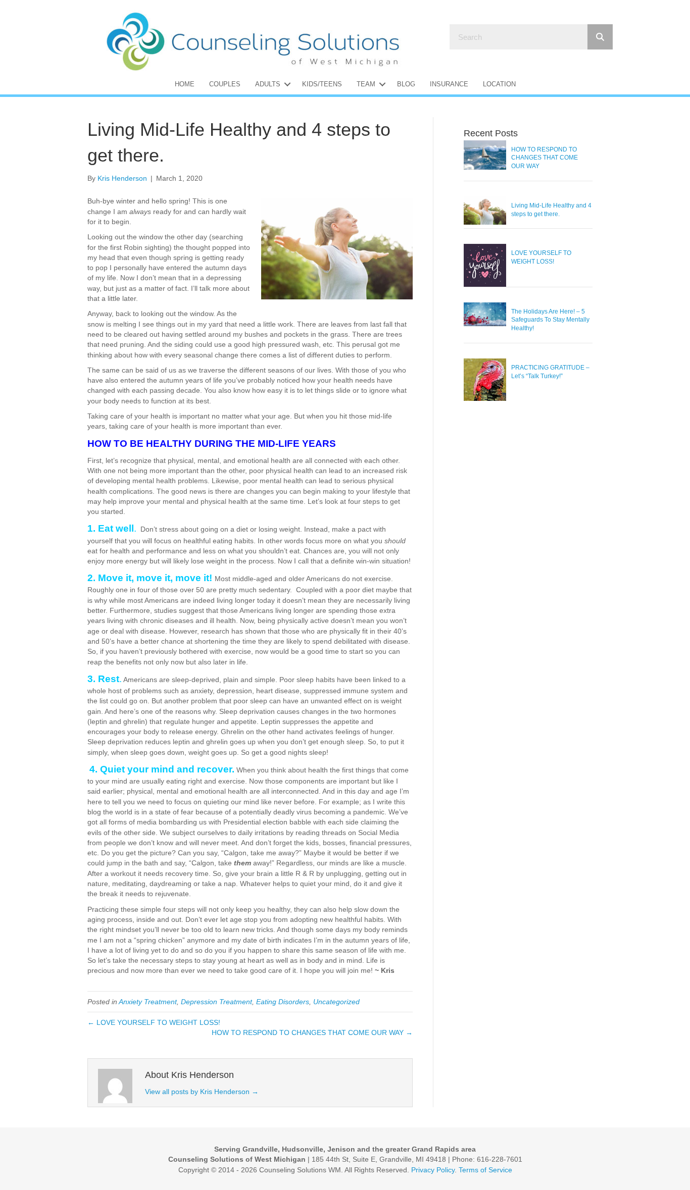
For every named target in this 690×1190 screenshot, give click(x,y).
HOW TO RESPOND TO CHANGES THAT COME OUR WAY (544, 158)
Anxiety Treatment (148, 1002)
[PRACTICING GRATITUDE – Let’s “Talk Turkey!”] (485, 379)
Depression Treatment (216, 1002)
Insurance (449, 84)
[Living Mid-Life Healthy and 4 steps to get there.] (485, 210)
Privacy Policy (433, 1170)
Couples (224, 84)
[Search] (600, 36)
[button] (287, 84)
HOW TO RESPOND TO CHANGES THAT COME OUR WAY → (312, 1032)
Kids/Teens (322, 84)
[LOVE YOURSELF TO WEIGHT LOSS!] (485, 265)
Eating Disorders (282, 1002)
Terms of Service (485, 1170)
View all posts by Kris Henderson (202, 1092)
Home (184, 84)
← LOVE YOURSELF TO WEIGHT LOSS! (153, 1022)
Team (366, 84)
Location (499, 84)
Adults (267, 84)
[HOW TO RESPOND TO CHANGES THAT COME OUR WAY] (485, 154)
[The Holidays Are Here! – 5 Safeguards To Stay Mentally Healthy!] (485, 313)
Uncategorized (336, 1002)
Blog (406, 84)
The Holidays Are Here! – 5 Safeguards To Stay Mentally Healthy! (550, 320)
